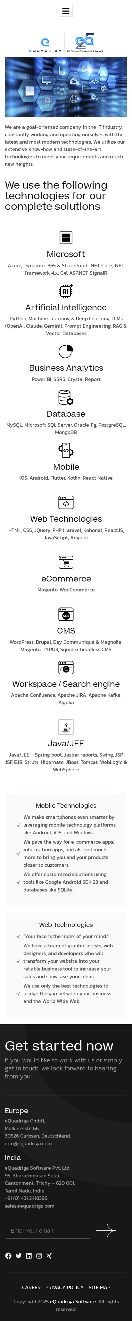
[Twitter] (18, 1255)
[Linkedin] (28, 1255)
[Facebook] (8, 1255)
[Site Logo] (65, 42)
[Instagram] (39, 1255)
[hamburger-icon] (66, 11)
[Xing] (49, 1255)
